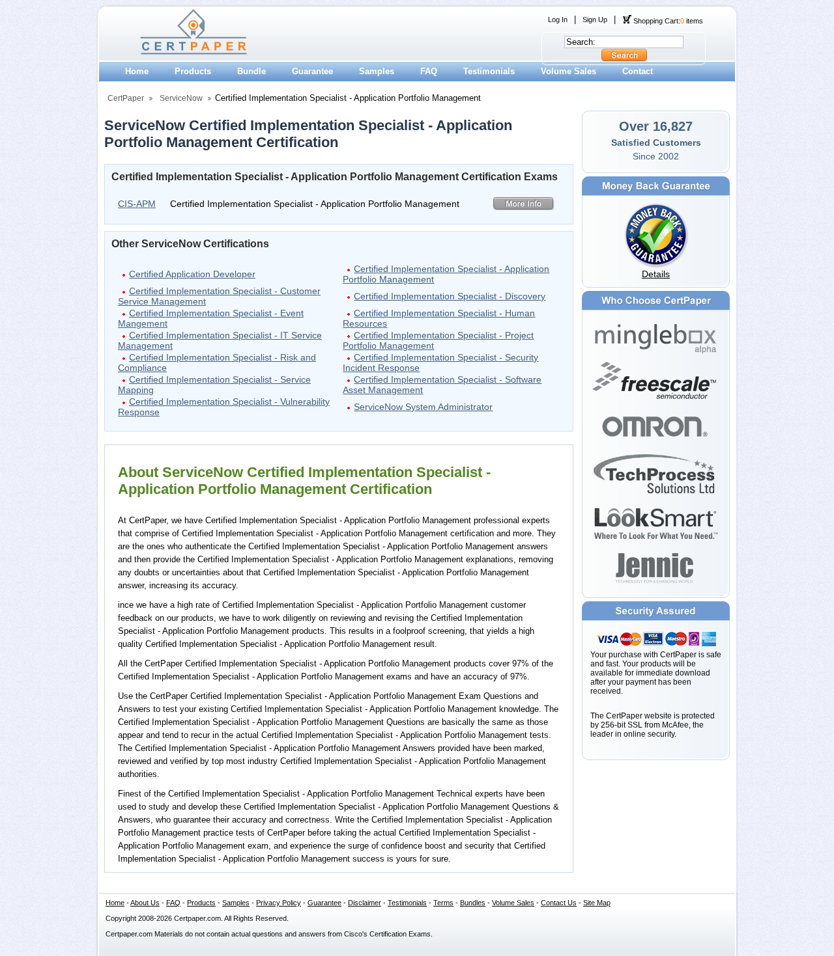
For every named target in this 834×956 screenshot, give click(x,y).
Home (137, 71)
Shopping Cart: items (667, 21)
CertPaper (126, 98)
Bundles (472, 903)
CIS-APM (137, 203)
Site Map (597, 903)
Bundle (251, 71)
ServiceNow (181, 98)
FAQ (428, 71)
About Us (145, 903)
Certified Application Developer (192, 274)
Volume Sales (568, 71)
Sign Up (594, 19)
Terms (443, 903)
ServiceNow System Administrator (423, 407)
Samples (376, 71)
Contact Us (559, 903)
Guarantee (312, 71)
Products (193, 71)
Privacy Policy (278, 903)
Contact (637, 71)
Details (656, 274)
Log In (558, 19)
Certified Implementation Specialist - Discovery (449, 296)
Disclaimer (364, 903)
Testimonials (489, 71)
